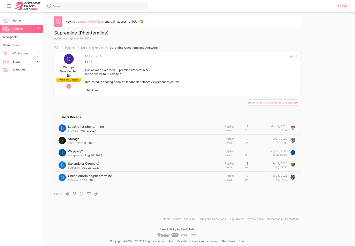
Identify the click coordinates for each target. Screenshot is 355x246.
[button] (9, 6)
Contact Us (292, 219)
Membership (275, 219)
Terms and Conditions (212, 219)
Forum (177, 219)
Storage (74, 139)
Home (167, 219)
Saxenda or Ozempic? (84, 164)
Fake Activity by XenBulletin (177, 229)
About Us (189, 219)
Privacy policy (255, 219)
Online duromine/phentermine (90, 176)
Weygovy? (75, 151)
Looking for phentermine (86, 127)
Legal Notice (236, 219)
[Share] (291, 56)
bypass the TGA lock (90, 21)
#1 (297, 56)
